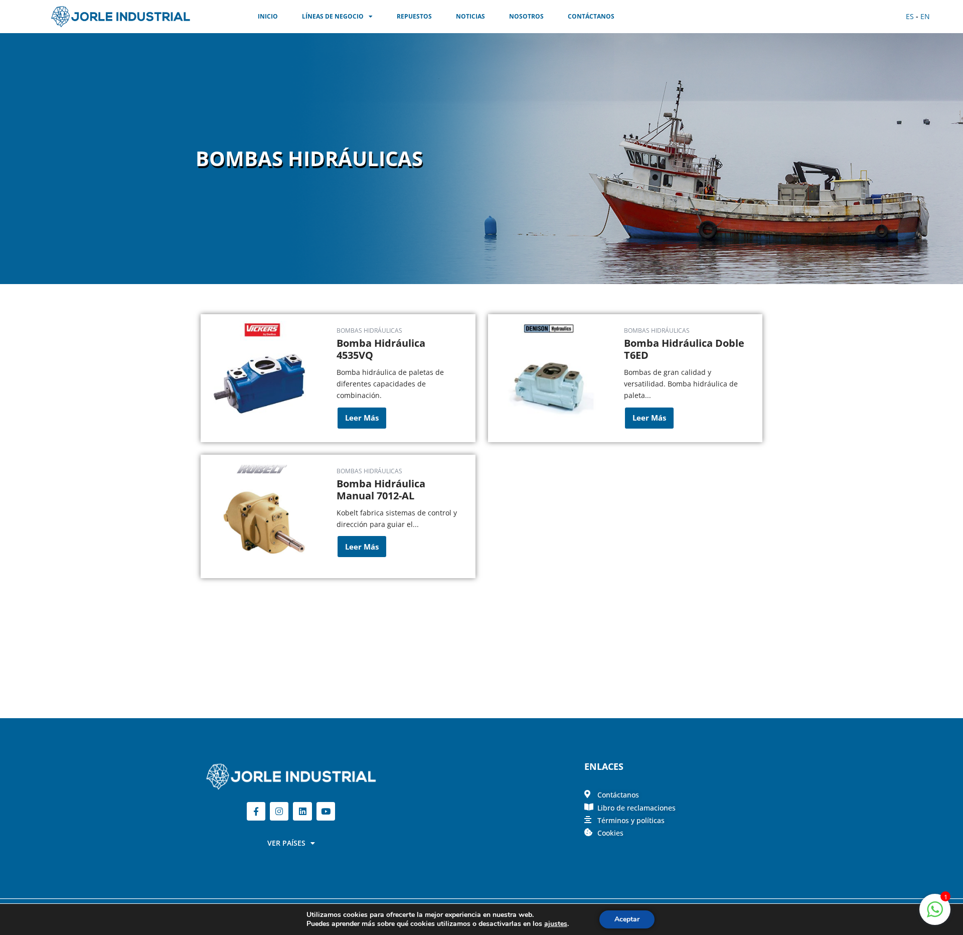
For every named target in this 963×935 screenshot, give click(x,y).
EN (925, 16)
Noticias (470, 16)
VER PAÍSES (286, 843)
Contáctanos (591, 16)
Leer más (362, 418)
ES (910, 16)
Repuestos (414, 16)
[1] (935, 914)
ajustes (555, 923)
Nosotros (526, 16)
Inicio (268, 16)
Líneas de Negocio (333, 16)
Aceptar (626, 919)
